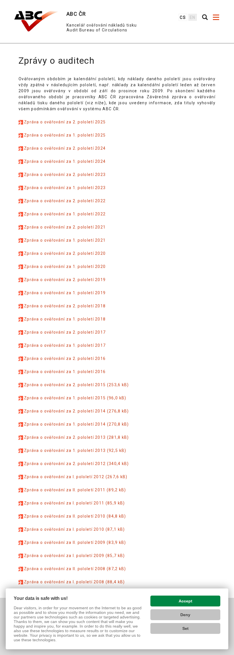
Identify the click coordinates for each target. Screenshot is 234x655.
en (192, 17)
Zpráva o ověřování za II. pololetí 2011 (65, 490)
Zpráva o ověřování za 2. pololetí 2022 (65, 201)
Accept (185, 601)
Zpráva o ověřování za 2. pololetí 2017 (65, 332)
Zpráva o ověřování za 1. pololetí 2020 (65, 266)
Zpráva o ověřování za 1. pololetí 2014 (65, 424)
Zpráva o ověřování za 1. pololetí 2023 (65, 187)
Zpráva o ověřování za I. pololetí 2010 (64, 529)
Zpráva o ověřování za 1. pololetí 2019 (65, 293)
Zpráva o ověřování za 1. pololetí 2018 (65, 319)
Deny (185, 614)
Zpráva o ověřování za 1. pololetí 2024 (65, 161)
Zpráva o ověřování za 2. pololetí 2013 (65, 437)
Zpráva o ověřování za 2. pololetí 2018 (65, 306)
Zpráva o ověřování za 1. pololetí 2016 (65, 371)
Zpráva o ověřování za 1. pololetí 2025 (65, 135)
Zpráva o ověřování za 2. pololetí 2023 (65, 174)
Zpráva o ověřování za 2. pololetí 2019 (65, 279)
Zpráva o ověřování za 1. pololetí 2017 (65, 345)
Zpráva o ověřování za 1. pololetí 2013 (65, 450)
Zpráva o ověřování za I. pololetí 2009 (64, 555)
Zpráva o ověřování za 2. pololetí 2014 (65, 411)
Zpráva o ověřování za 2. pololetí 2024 (65, 148)
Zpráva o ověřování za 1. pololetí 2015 (65, 398)
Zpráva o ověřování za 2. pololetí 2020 (65, 253)
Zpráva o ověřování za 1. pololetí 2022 (65, 214)
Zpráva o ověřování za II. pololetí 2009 (65, 542)
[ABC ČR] (36, 21)
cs (183, 17)
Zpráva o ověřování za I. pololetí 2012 (64, 476)
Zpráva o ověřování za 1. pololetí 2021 (65, 240)
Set (185, 628)
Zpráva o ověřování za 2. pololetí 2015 (65, 384)
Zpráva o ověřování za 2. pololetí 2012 (65, 463)
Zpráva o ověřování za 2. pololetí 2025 (65, 122)
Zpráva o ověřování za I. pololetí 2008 (64, 582)
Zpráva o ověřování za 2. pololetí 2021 (65, 227)
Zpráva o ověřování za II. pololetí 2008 (65, 568)
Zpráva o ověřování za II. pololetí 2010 (65, 516)
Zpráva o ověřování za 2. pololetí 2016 (65, 358)
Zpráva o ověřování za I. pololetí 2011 (64, 503)
